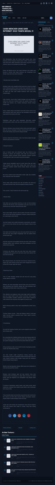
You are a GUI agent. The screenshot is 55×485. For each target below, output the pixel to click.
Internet (41, 181)
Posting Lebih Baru (7, 427)
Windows (42, 195)
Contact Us (9, 3)
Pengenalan (42, 188)
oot (41, 187)
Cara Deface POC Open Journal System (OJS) (46, 101)
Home (5, 18)
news (41, 185)
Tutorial (41, 193)
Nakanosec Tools (41, 480)
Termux (18, 18)
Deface (14, 18)
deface (41, 180)
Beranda (20, 427)
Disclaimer (27, 3)
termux (41, 192)
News (9, 18)
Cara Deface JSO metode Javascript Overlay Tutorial (46, 29)
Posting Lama (33, 427)
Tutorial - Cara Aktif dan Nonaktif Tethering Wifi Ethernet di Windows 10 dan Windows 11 (45, 86)
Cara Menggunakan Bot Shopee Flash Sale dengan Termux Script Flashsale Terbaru (45, 116)
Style (41, 190)
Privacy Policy (17, 3)
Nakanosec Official (48, 480)
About (4, 3)
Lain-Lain (24, 18)
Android (42, 178)
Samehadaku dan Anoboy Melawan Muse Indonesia (46, 43)
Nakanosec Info (34, 480)
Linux (41, 183)
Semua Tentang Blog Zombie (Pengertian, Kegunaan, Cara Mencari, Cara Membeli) (45, 146)
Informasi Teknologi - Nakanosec (7, 9)
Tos (23, 3)
